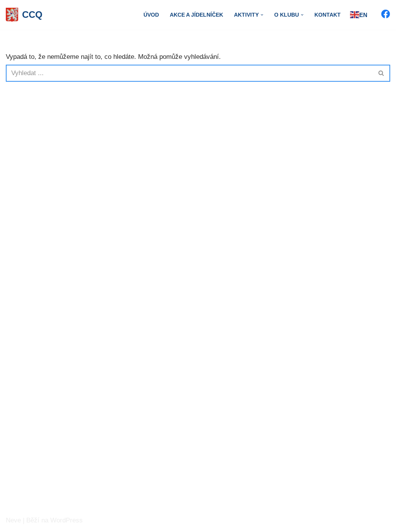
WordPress (66, 520)
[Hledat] (381, 73)
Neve (13, 520)
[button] (262, 15)
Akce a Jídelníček (196, 15)
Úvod (151, 15)
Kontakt (327, 15)
